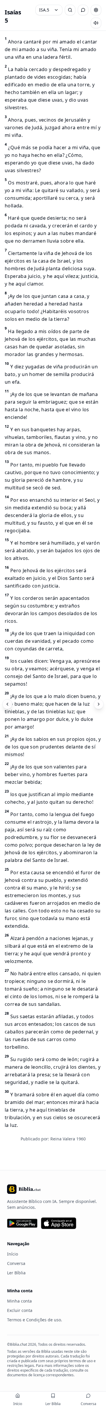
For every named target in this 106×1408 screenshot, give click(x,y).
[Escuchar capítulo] (96, 23)
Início (12, 1254)
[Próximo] (99, 704)
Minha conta (19, 1301)
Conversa (16, 1263)
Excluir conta (19, 1310)
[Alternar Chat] (83, 10)
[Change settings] (96, 10)
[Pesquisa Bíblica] (70, 10)
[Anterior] (7, 704)
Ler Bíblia (16, 1273)
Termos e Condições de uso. (34, 1320)
